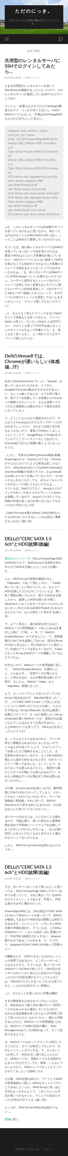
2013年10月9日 (13, 550)
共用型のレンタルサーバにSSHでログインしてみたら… (33, 66)
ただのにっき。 (34, 11)
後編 (7, 1119)
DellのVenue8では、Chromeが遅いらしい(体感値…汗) (32, 361)
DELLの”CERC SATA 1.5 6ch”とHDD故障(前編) (28, 869)
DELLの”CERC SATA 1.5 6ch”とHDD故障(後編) (28, 541)
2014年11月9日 (13, 77)
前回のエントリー (16, 558)
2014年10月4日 (13, 373)
